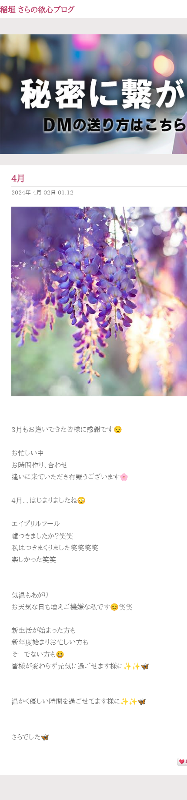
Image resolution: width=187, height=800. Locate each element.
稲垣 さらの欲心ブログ (37, 9)
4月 (18, 178)
